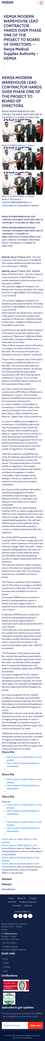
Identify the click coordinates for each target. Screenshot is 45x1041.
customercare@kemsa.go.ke (13, 949)
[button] (37, 2)
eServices (28, 905)
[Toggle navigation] (41, 3)
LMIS (5, 971)
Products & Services (28, 902)
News (5, 959)
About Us (21, 898)
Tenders (32, 898)
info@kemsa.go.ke (10, 946)
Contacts (17, 905)
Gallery (6, 963)
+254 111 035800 (9, 943)
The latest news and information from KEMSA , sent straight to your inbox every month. (22, 1015)
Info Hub (12, 902)
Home (11, 898)
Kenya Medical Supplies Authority (26, 1035)
